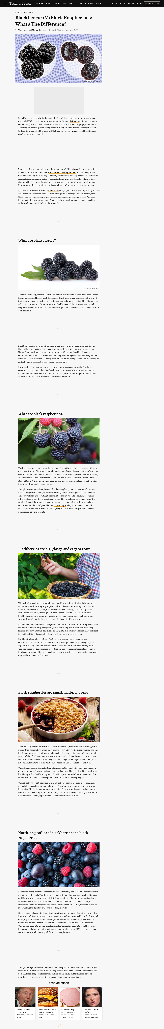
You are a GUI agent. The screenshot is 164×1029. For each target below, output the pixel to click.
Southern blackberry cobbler (62, 172)
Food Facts (28, 12)
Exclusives (60, 3)
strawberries (73, 130)
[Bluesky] (129, 4)
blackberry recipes (73, 358)
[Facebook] (113, 4)
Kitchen (89, 3)
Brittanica (74, 121)
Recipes (39, 3)
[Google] (137, 4)
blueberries (53, 190)
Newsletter (153, 3)
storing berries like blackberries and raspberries (71, 970)
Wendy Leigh (23, 30)
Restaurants (75, 3)
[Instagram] (133, 4)
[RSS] (141, 4)
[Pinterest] (125, 4)
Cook (99, 3)
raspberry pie (60, 505)
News (49, 3)
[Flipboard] (121, 4)
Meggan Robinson (39, 30)
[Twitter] (117, 4)
